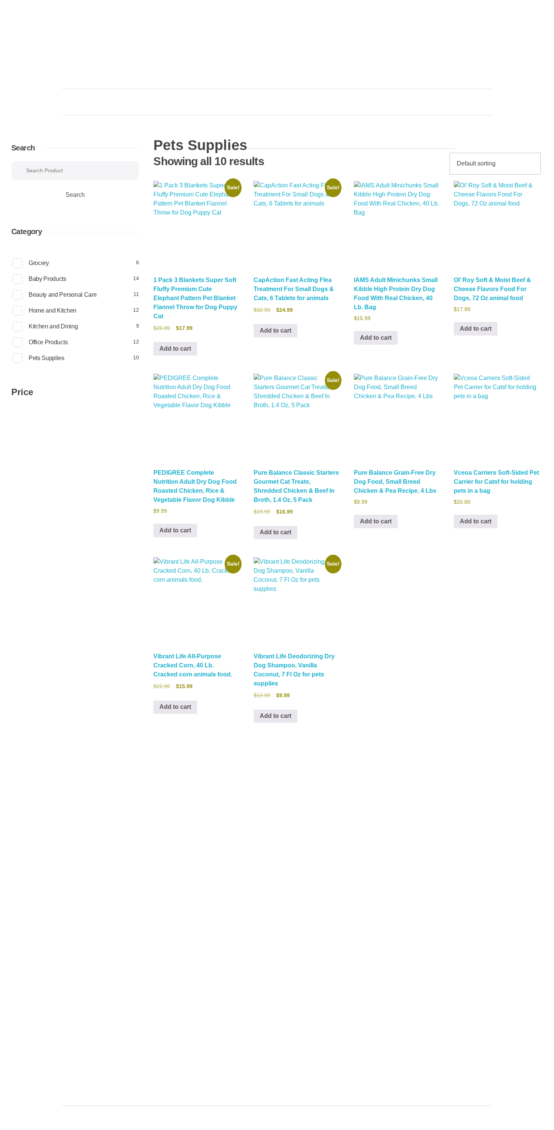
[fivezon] (92, 59)
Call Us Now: (427, 38)
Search (23, 148)
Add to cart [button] (175, 348)
